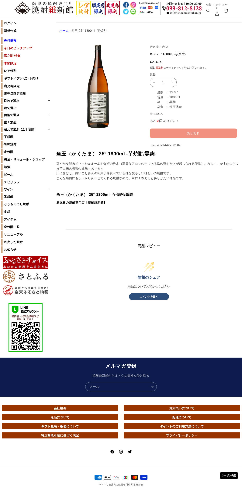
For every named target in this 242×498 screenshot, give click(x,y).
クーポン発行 (229, 475)
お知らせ (10, 249)
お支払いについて (181, 408)
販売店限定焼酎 (15, 93)
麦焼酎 (8, 151)
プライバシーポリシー (182, 435)
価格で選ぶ (27, 115)
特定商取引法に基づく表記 (60, 435)
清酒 (7, 167)
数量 (152, 74)
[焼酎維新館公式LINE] (133, 12)
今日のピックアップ (18, 48)
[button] (208, 11)
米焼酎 (8, 196)
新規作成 (10, 30)
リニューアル (13, 234)
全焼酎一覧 (12, 226)
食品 (7, 211)
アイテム (10, 219)
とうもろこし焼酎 (16, 204)
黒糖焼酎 (10, 144)
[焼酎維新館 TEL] (183, 6)
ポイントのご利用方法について (182, 426)
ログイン (10, 23)
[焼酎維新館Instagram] (133, 5)
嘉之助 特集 (12, 55)
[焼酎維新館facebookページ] (125, 5)
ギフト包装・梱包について (60, 426)
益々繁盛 (10, 122)
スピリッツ (12, 182)
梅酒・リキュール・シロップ (24, 159)
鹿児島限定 (12, 86)
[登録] (152, 386)
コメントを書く (149, 296)
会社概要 (60, 408)
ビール (8, 174)
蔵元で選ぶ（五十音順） (27, 129)
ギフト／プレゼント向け (21, 78)
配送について (181, 417)
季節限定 (10, 63)
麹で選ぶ (10, 108)
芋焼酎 (8, 136)
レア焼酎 (10, 70)
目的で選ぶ (27, 100)
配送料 (160, 67)
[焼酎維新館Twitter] (125, 12)
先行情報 (10, 40)
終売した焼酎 (13, 242)
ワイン (27, 189)
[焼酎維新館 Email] (183, 13)
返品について (60, 417)
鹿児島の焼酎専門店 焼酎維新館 (126, 484)
